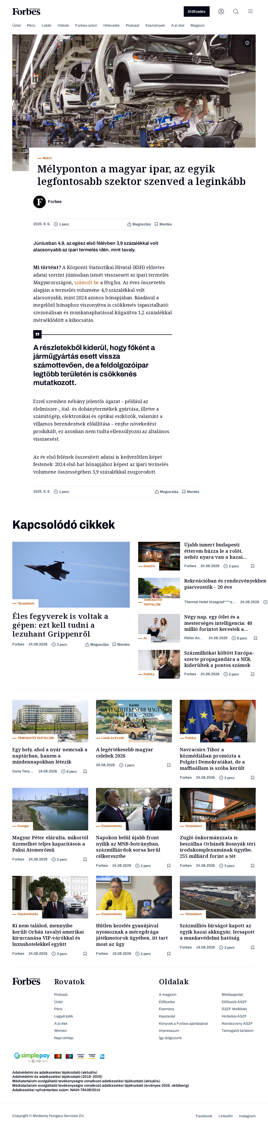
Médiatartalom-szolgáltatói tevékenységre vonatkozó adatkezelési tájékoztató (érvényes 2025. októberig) (100, 1085)
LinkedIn (226, 1116)
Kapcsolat (167, 1016)
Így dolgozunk (170, 1038)
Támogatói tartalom (238, 1031)
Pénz (31, 25)
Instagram (247, 1116)
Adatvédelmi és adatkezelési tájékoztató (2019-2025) (57, 1077)
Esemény (166, 1009)
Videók (63, 25)
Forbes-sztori (86, 25)
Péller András (194, 638)
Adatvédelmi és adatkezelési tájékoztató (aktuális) (54, 1072)
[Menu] (250, 11)
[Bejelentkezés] (221, 11)
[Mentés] (253, 566)
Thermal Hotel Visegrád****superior (210, 602)
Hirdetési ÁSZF (234, 1016)
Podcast (132, 25)
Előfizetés (196, 12)
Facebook (204, 1116)
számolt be (86, 282)
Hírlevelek (111, 25)
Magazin (198, 25)
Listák (46, 25)
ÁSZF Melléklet (234, 1009)
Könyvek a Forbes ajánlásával (183, 1024)
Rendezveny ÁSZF (237, 1024)
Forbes (18, 644)
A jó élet (177, 25)
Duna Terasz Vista (23, 771)
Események (155, 25)
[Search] (236, 11)
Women (60, 1031)
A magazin (167, 995)
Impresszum (169, 1031)
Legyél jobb (63, 1016)
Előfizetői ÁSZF (234, 1002)
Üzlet (16, 25)
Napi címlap (63, 1038)
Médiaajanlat (232, 995)
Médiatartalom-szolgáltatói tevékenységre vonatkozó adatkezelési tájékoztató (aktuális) (86, 1081)
